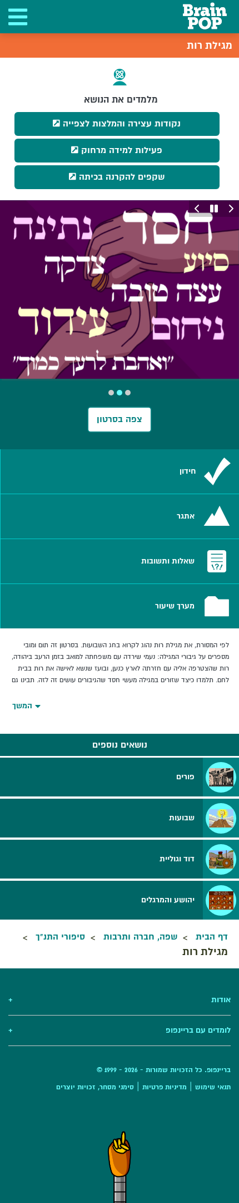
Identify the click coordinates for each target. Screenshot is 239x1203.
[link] (120, 471)
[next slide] (197, 208)
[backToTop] (119, 1167)
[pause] (214, 208)
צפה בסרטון (119, 419)
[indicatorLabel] (128, 392)
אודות (119, 999)
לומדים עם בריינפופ (119, 1030)
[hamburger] (16, 16)
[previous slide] (230, 208)
